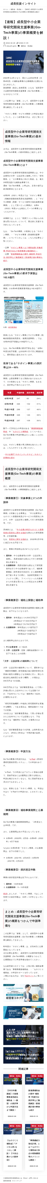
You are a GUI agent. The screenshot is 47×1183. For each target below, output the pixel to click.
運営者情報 (7, 1181)
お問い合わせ (33, 1178)
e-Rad (32, 759)
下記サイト (29, 975)
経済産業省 (12, 327)
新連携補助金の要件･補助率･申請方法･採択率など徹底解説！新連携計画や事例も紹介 (23, 257)
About (25, 1178)
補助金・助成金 (27, 46)
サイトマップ (17, 1181)
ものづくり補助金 (20, 431)
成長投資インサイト (23, 3)
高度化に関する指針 (17, 539)
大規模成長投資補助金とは (12, 1178)
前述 (5, 893)
